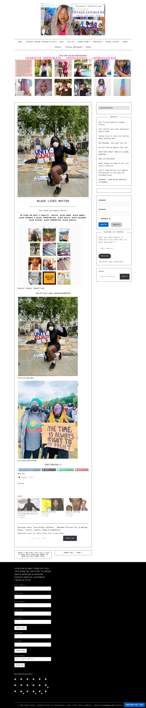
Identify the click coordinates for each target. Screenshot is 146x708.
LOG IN (70, 42)
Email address (19, 602)
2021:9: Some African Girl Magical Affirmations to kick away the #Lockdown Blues (113, 173)
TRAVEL (88, 47)
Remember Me (105, 219)
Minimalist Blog (109, 705)
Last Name (18, 618)
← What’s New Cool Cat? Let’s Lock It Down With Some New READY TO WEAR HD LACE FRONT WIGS (33, 554)
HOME (20, 42)
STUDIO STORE (83, 42)
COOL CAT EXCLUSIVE (107, 159)
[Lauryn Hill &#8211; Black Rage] (77, 504)
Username (102, 200)
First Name (18, 593)
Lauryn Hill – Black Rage (73, 512)
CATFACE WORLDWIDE (73, 47)
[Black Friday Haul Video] (53, 504)
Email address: (20, 655)
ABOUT (125, 42)
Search (101, 271)
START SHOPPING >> (53, 464)
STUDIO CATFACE (112, 42)
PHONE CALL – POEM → (73, 553)
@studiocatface (106, 108)
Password (102, 209)
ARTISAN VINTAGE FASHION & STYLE (41, 42)
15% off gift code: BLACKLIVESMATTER (53, 293)
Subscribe (70, 538)
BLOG (61, 42)
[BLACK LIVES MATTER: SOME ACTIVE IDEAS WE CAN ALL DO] (29, 504)
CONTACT (58, 47)
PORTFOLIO (97, 42)
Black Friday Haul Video (49, 512)
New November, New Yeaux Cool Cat (113, 143)
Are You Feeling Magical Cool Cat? (113, 147)
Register (116, 224)
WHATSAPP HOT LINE (134, 705)
